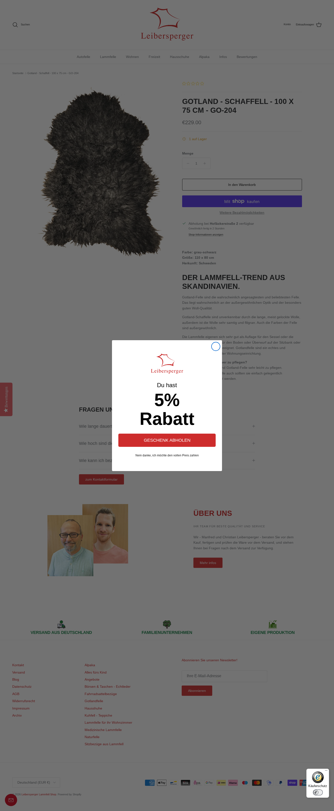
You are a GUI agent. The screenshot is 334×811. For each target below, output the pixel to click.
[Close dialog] (216, 346)
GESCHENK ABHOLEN (167, 440)
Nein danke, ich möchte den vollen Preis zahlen (167, 455)
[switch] (318, 792)
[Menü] (326, 772)
